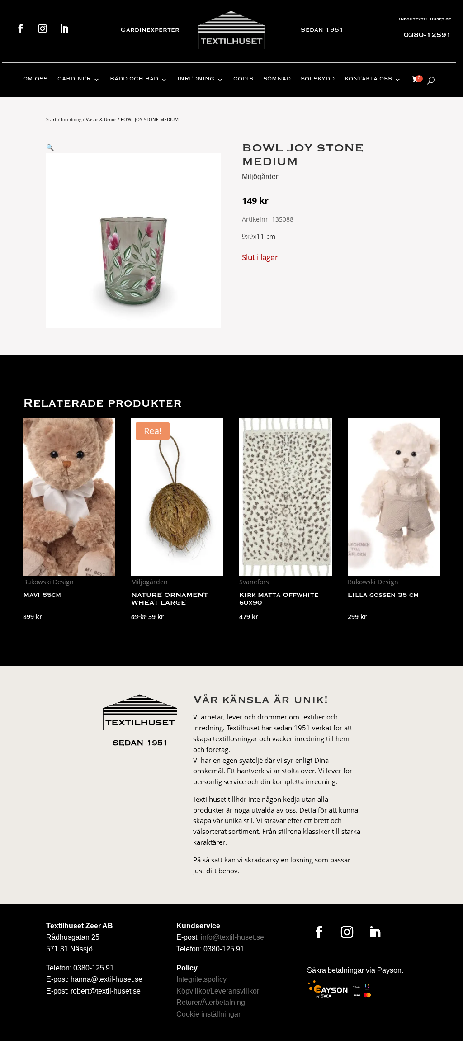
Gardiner (74, 79)
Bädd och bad (134, 79)
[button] (50, 147)
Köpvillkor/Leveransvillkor (217, 991)
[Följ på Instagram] (42, 28)
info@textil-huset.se (425, 19)
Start (51, 119)
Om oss (35, 79)
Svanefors (254, 581)
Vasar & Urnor (101, 119)
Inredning (195, 79)
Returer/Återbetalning (210, 1002)
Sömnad (277, 79)
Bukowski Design (48, 581)
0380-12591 (427, 35)
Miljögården (261, 176)
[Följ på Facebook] (21, 28)
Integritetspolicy (201, 979)
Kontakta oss (368, 79)
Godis (243, 79)
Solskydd (318, 79)
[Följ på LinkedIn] (64, 28)
